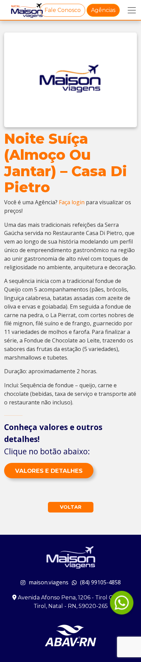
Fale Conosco (62, 10)
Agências (103, 10)
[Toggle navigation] (132, 10)
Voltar (70, 507)
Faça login (72, 202)
